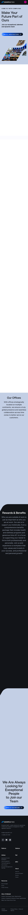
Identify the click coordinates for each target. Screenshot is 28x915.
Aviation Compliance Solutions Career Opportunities (13, 898)
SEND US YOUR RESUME (13, 807)
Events (2, 885)
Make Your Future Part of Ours (8, 900)
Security (17, 875)
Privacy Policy (14, 909)
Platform (3, 848)
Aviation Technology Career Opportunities (11, 896)
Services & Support (19, 873)
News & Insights (4, 883)
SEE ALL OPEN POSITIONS (11, 34)
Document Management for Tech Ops (6, 867)
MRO (16, 862)
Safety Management (5, 861)
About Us (17, 871)
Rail (16, 855)
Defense (17, 848)
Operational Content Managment (5, 858)
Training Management (5, 863)
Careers (16, 877)
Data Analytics (4, 865)
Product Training (4, 887)
